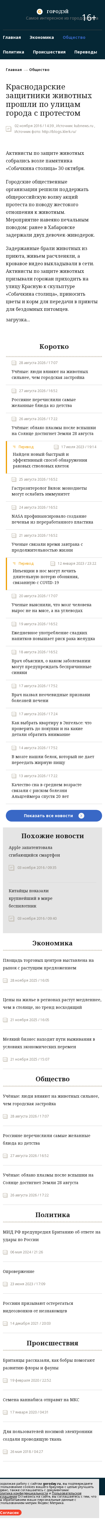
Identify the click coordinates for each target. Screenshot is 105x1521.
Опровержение (18, 1271)
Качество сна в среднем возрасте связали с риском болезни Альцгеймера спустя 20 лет (47, 790)
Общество (39, 69)
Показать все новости (49, 815)
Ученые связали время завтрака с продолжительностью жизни (47, 547)
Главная (14, 69)
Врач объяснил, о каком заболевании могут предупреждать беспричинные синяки (52, 666)
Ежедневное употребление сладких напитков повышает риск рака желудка (53, 635)
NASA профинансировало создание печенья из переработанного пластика (52, 519)
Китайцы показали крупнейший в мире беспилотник (30, 898)
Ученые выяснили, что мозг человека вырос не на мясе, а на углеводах (52, 607)
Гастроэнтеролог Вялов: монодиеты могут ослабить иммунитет (49, 491)
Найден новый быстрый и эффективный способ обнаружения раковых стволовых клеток (50, 460)
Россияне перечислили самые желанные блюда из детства (44, 402)
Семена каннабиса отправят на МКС (41, 1399)
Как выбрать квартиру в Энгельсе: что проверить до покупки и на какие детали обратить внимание (52, 728)
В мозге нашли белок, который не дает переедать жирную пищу (53, 759)
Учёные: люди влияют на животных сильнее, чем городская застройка (50, 374)
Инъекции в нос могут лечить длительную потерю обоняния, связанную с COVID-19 (46, 576)
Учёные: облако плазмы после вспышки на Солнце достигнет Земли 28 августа (54, 430)
